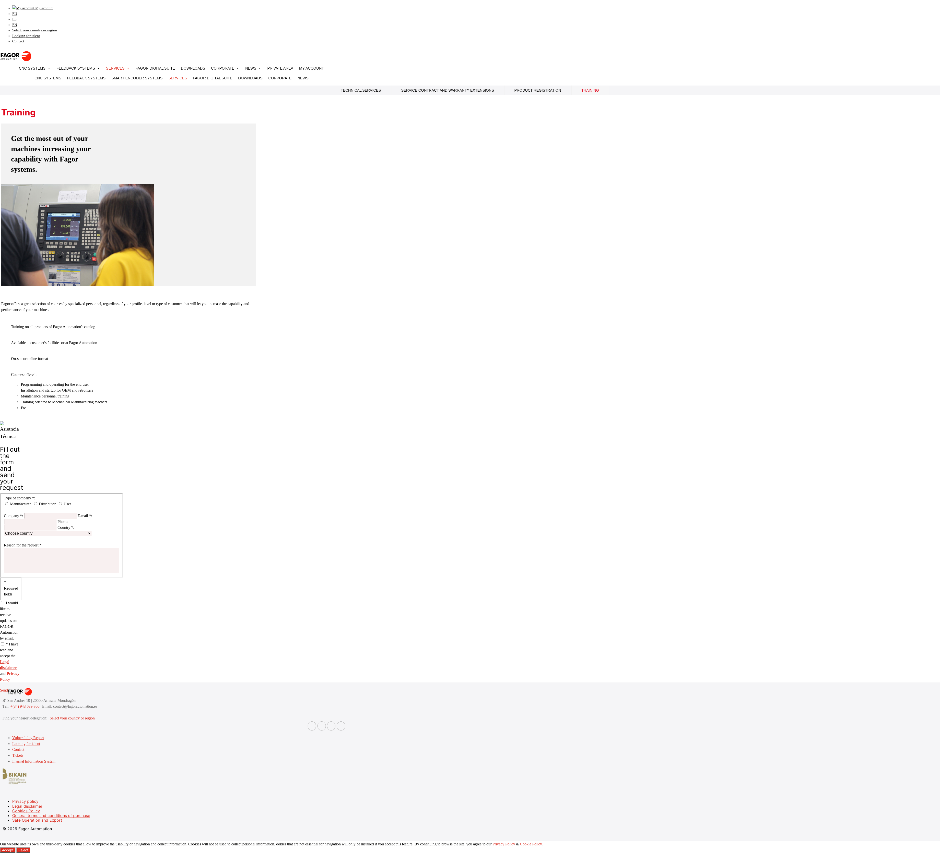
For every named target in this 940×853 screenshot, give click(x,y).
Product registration (537, 90)
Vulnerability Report (28, 738)
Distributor (47, 504)
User (67, 504)
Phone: (63, 521)
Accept (7, 850)
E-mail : (85, 516)
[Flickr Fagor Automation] (312, 725)
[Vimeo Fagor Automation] (331, 725)
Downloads (193, 68)
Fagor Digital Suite (155, 68)
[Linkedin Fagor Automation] (321, 725)
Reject (23, 850)
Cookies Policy (26, 810)
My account (311, 68)
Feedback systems (76, 68)
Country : (66, 527)
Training (590, 90)
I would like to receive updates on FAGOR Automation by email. (9, 620)
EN (14, 25)
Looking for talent (26, 36)
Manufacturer (20, 504)
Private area (280, 68)
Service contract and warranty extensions (447, 90)
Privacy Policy (504, 844)
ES (14, 19)
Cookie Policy (531, 844)
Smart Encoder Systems (137, 78)
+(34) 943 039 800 (25, 706)
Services (115, 68)
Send (4, 690)
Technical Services (361, 90)
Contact (18, 41)
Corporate (222, 68)
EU (14, 14)
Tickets (17, 755)
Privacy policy (25, 801)
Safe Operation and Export (37, 820)
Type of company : (19, 498)
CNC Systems (32, 68)
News (250, 68)
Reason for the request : (23, 545)
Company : (13, 516)
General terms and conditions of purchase (51, 815)
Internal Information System (33, 761)
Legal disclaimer (27, 806)
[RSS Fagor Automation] (341, 725)
